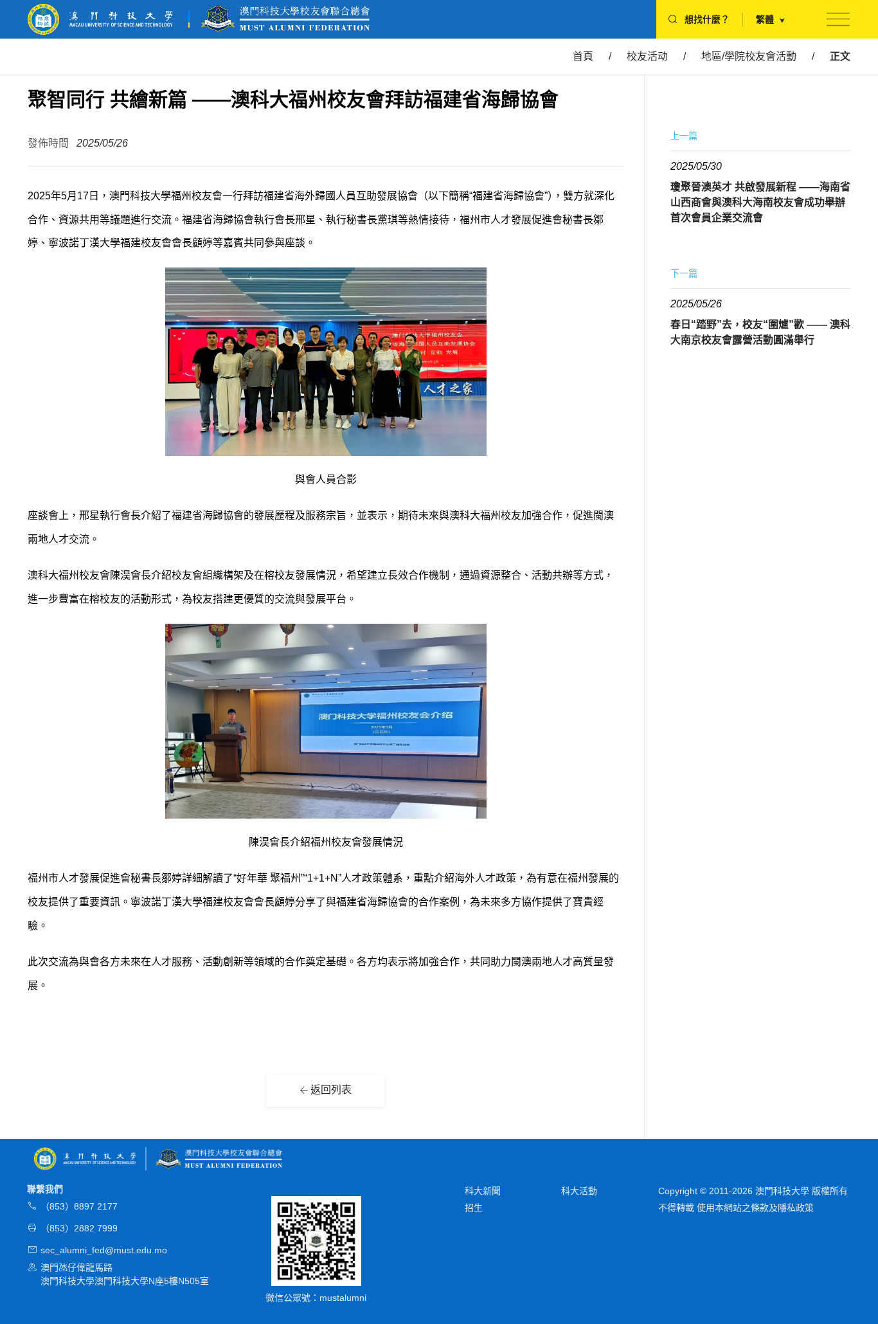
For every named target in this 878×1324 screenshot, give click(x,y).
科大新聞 (483, 1191)
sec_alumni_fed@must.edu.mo (103, 1250)
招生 (474, 1207)
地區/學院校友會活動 (748, 56)
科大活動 (579, 1191)
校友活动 (647, 56)
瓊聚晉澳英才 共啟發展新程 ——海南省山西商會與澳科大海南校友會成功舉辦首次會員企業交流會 (760, 202)
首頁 (583, 56)
